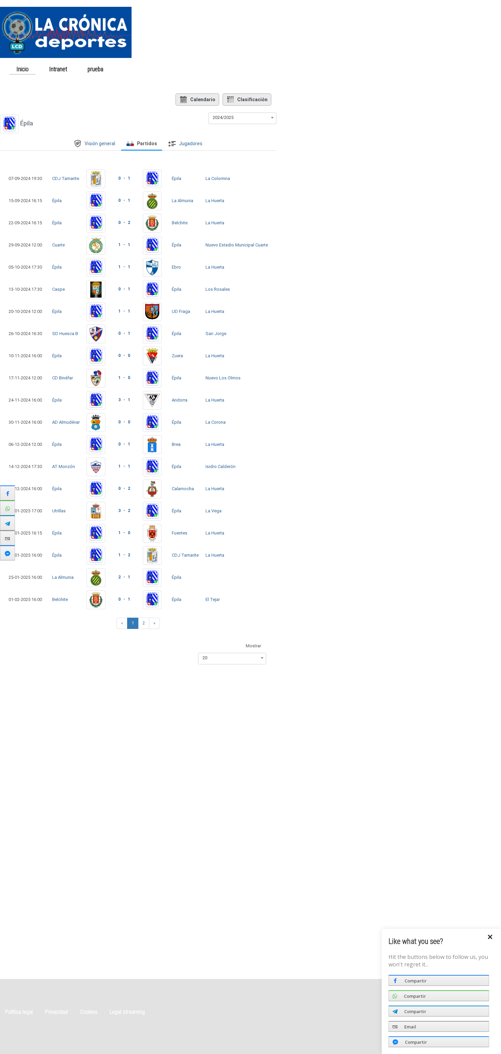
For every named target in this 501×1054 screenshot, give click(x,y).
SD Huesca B (65, 333)
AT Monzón (63, 466)
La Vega (214, 510)
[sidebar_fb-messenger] (7, 552)
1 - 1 (124, 244)
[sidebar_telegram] (7, 522)
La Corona (216, 422)
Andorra (179, 400)
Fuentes (179, 533)
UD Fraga (181, 311)
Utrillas (59, 510)
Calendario (202, 99)
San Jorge (216, 333)
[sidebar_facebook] (7, 492)
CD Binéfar (62, 377)
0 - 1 (124, 178)
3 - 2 (124, 510)
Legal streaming (127, 1012)
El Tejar (213, 599)
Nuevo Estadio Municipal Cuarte (237, 244)
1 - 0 (124, 377)
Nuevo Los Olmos (223, 377)
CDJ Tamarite (65, 178)
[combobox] (242, 117)
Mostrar (253, 645)
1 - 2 (124, 555)
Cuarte (58, 244)
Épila (176, 178)
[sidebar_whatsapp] (7, 507)
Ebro (176, 267)
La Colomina (218, 178)
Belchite (179, 222)
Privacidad (56, 1012)
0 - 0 (124, 355)
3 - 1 (124, 399)
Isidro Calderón (221, 466)
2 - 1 (124, 577)
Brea (176, 444)
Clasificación (252, 99)
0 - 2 (124, 222)
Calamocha (183, 488)
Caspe (58, 289)
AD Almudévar (66, 422)
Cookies (88, 1012)
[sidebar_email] (7, 537)
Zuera (177, 355)
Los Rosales (218, 289)
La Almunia (182, 200)
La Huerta (215, 200)
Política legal (19, 1012)
